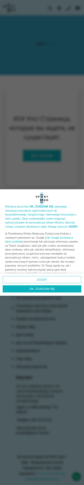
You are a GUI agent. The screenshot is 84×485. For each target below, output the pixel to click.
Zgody (42, 279)
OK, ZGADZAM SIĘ (42, 288)
